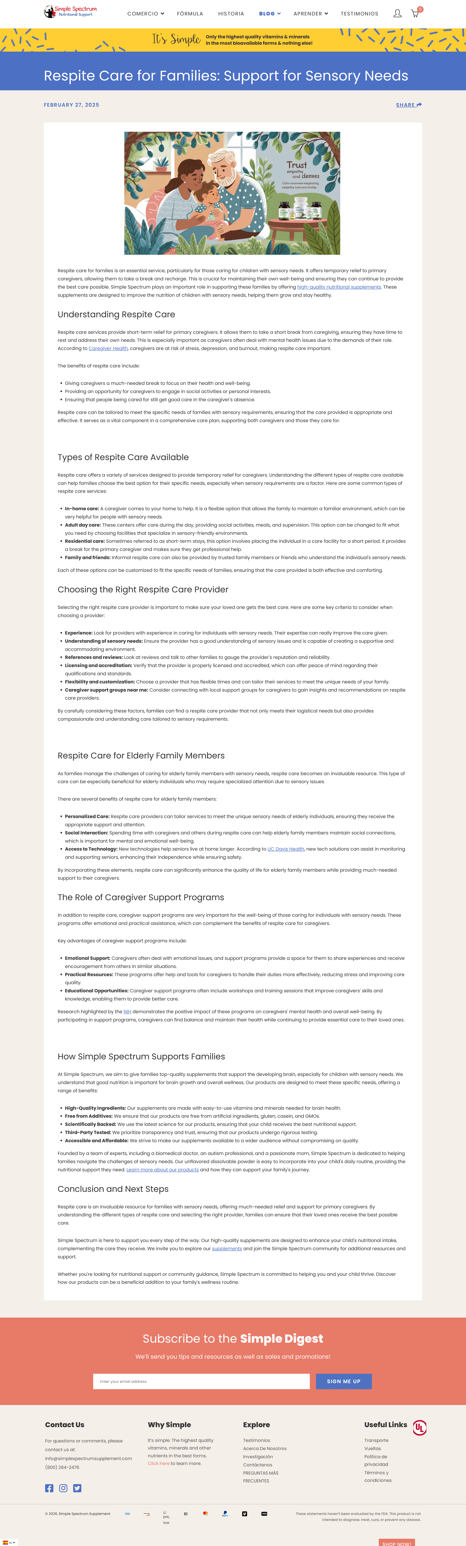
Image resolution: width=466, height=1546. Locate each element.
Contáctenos (257, 1465)
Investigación (258, 1457)
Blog (267, 13)
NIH (127, 1011)
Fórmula (190, 13)
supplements (227, 1248)
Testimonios (360, 13)
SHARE (406, 104)
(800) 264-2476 (62, 1467)
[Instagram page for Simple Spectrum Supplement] (65, 1490)
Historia (231, 13)
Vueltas (372, 1448)
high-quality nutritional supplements (339, 287)
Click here (159, 1463)
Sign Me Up (344, 1381)
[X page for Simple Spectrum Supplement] (79, 1490)
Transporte (376, 1440)
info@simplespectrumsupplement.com (88, 1458)
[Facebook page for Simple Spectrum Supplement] (51, 1490)
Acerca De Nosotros (265, 1448)
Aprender (308, 13)
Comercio (142, 13)
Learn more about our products (163, 1169)
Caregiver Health (108, 348)
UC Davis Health (286, 849)
